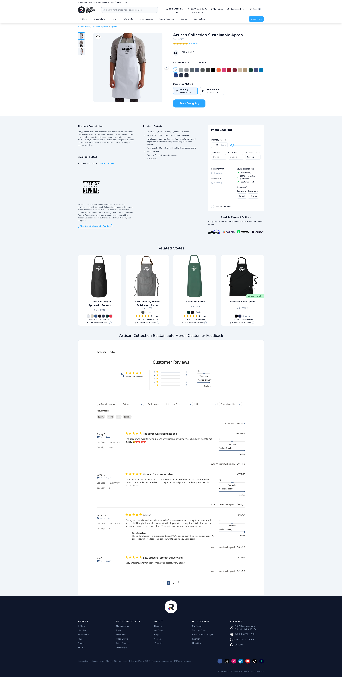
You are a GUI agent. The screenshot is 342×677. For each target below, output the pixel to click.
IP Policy (178, 661)
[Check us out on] (240, 661)
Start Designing (189, 103)
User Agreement (122, 661)
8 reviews (193, 44)
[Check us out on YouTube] (247, 661)
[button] (170, 372)
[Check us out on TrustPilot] (261, 661)
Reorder (196, 638)
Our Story (158, 630)
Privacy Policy (137, 661)
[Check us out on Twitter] (226, 661)
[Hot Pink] (224, 70)
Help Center (197, 643)
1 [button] (168, 582)
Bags (118, 630)
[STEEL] (192, 70)
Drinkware (121, 634)
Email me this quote (223, 206)
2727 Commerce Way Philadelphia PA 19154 (245, 628)
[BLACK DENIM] (208, 70)
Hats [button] (114, 19)
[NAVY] (240, 316)
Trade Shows (122, 638)
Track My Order (199, 630)
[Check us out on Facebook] (219, 661)
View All (158, 643)
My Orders (197, 626)
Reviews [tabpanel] (101, 352)
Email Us (238, 644)
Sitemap (187, 661)
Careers (157, 638)
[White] (88, 316)
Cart (256, 9)
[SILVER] (181, 70)
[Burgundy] (234, 70)
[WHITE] (194, 62)
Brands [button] (184, 19)
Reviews (158, 626)
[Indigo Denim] (181, 75)
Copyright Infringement (162, 661)
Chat (255, 196)
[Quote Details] (110, 322)
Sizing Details (107, 163)
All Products (84, 26)
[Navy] (186, 75)
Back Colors (232, 153)
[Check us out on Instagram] (233, 661)
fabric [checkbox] (110, 417)
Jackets (81, 647)
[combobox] (129, 10)
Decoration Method (253, 153)
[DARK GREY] (202, 70)
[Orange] (218, 70)
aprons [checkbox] (127, 417)
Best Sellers (199, 19)
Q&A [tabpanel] (112, 352)
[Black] (213, 70)
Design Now (256, 19)
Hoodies (82, 630)
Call (243, 196)
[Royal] (176, 75)
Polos (80, 643)
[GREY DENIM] (186, 70)
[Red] (229, 70)
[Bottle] (250, 70)
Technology (121, 647)
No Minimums (122, 626)
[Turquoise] (261, 70)
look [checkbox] (118, 417)
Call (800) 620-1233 (244, 634)
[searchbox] (108, 404)
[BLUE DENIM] (197, 70)
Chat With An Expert (244, 639)
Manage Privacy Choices (102, 661)
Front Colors (215, 153)
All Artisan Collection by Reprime (95, 226)
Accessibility (84, 661)
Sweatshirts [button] (99, 19)
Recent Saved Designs (202, 634)
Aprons (114, 26)
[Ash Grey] (143, 312)
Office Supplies (123, 643)
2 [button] (173, 582)
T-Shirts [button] (84, 19)
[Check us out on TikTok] (254, 661)
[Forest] (107, 316)
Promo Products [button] (166, 19)
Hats (80, 638)
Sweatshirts (83, 634)
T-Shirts (81, 626)
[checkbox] (212, 206)
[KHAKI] (245, 70)
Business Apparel (100, 26)
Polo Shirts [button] (128, 19)
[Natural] (240, 70)
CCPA (148, 661)
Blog (156, 634)
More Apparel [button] (146, 19)
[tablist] (171, 349)
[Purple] (256, 70)
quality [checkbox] (101, 417)
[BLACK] (236, 316)
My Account (235, 9)
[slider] (232, 145)
